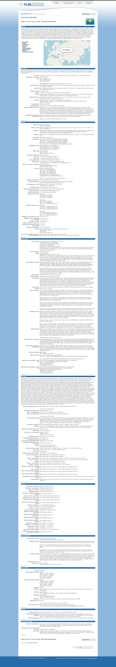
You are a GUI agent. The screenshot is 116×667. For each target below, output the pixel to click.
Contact (20, 658)
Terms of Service (26, 658)
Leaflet (79, 65)
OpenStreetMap (86, 65)
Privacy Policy (34, 658)
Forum (88, 3)
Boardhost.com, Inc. (43, 658)
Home (56, 3)
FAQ (79, 3)
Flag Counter (31, 4)
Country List (68, 3)
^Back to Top (23, 120)
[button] (72, 49)
